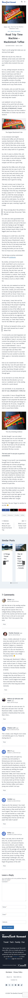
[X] (9, 985)
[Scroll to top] (24, 989)
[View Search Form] (21, 1)
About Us (9, 977)
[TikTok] (21, 985)
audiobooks (12, 257)
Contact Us (14, 980)
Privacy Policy (18, 972)
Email (5, 914)
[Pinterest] (15, 985)
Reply (4, 624)
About (9, 959)
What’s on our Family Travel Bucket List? (22, 524)
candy (4, 515)
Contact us (16, 957)
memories (10, 515)
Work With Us (17, 977)
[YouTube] (18, 985)
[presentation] (7, 547)
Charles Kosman (10, 45)
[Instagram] (12, 985)
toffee (22, 515)
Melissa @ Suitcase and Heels (15, 700)
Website (5, 922)
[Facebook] (6, 985)
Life (8, 31)
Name (5, 907)
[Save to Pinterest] (22, 510)
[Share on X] (14, 510)
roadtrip (17, 515)
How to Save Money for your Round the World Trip (7, 525)
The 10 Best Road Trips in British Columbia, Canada (20, 561)
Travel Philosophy (15, 31)
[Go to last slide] (4, 563)
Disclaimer (9, 972)
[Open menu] (24, 2)
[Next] (23, 563)
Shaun (9, 600)
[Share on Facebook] (6, 510)
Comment (5, 882)
